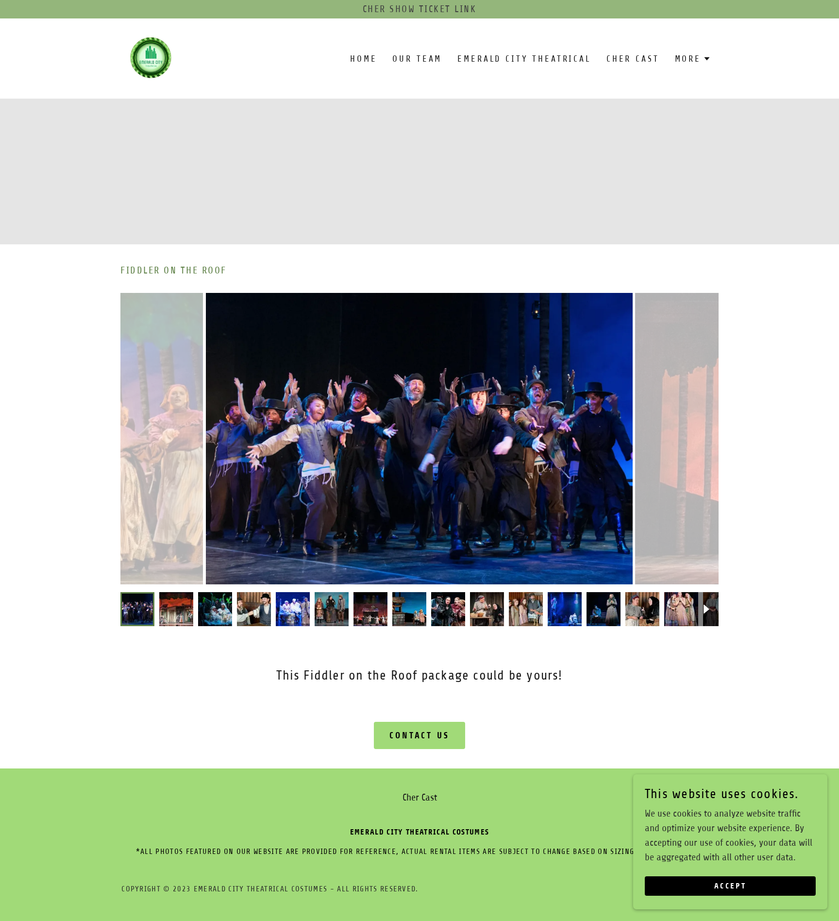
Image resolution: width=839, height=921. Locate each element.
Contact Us (419, 735)
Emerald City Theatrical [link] (524, 59)
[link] (151, 58)
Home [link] (363, 59)
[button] (693, 59)
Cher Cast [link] (632, 59)
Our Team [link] (417, 59)
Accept (730, 886)
